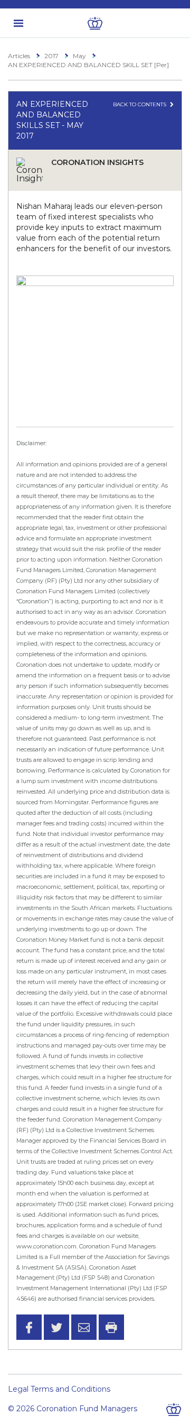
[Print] (111, 1327)
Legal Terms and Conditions (59, 1389)
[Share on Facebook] (29, 1327)
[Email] (84, 1327)
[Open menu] (18, 23)
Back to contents (140, 104)
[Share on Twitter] (56, 1327)
